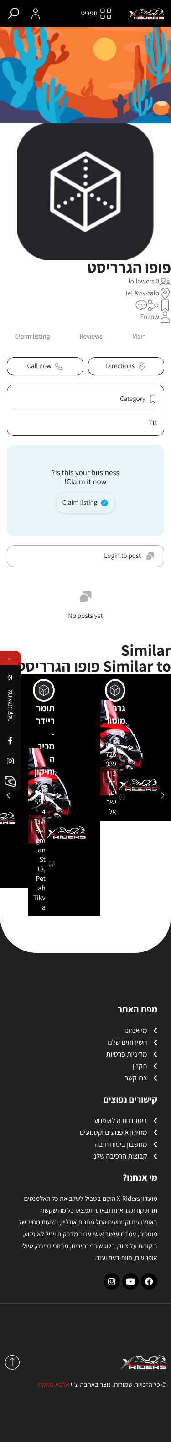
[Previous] (8, 795)
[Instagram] (112, 1281)
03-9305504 (40, 797)
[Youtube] (130, 1281)
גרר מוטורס (115, 720)
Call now (39, 366)
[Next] (163, 795)
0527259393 (110, 759)
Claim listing (80, 502)
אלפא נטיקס (53, 1385)
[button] (165, 305)
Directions (120, 366)
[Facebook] (149, 1281)
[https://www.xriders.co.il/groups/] (10, 781)
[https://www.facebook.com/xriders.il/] (10, 740)
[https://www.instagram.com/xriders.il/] (10, 761)
